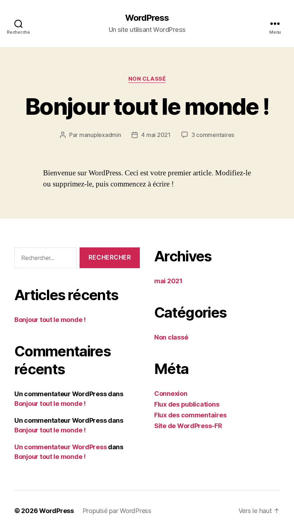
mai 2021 (168, 281)
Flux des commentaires (190, 415)
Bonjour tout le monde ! (147, 106)
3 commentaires (212, 134)
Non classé (147, 79)
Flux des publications (186, 404)
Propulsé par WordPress (116, 511)
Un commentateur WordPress (60, 447)
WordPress (147, 18)
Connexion (171, 393)
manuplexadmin (100, 134)
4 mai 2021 (155, 134)
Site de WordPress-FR (188, 426)
